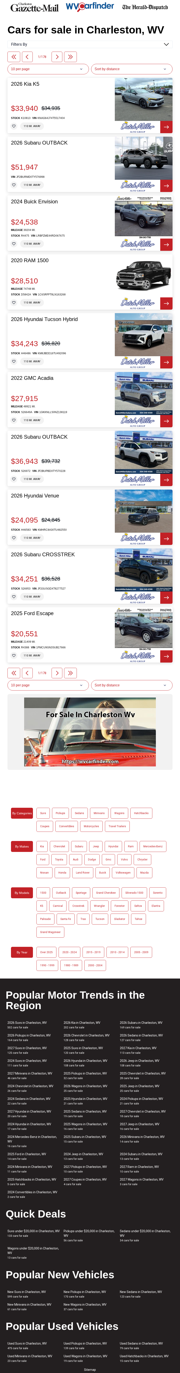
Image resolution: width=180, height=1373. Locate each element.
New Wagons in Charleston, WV (85, 1307)
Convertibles (66, 826)
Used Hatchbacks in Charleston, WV (144, 1358)
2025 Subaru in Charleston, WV (85, 1139)
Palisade (45, 919)
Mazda (144, 872)
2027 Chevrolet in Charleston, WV (143, 1114)
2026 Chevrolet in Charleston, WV (87, 1038)
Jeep (96, 846)
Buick (102, 872)
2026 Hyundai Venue (35, 495)
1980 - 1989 (71, 965)
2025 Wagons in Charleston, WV (85, 1126)
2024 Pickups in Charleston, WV (141, 1101)
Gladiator (119, 919)
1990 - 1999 (47, 965)
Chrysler (142, 859)
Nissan (44, 872)
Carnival (58, 905)
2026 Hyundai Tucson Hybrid (44, 319)
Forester (120, 905)
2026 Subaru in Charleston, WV (141, 1025)
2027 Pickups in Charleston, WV (85, 1169)
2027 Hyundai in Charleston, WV (29, 1114)
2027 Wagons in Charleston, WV (142, 1182)
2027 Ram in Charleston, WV (139, 1169)
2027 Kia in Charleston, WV (138, 1050)
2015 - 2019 (93, 952)
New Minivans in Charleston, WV (29, 1307)
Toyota (59, 859)
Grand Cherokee (106, 892)
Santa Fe (65, 919)
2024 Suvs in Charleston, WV (27, 1063)
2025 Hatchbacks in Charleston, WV (31, 1182)
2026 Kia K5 (25, 84)
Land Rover (83, 872)
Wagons (119, 813)
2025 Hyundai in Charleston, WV (85, 1101)
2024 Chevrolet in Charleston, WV (30, 1088)
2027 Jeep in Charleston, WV (139, 1126)
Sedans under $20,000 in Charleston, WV (145, 1235)
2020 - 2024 (69, 952)
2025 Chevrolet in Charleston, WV (143, 1076)
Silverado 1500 (134, 892)
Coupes (44, 826)
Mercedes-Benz (153, 846)
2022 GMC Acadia (32, 378)
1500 (43, 892)
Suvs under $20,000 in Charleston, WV (33, 1233)
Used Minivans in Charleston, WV (29, 1358)
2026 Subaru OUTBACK (39, 142)
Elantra (156, 905)
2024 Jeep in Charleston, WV (83, 1156)
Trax (83, 919)
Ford (42, 859)
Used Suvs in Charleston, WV (27, 1346)
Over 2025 (46, 952)
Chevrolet (59, 846)
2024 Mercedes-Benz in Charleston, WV (32, 1141)
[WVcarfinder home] (90, 7)
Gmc (108, 859)
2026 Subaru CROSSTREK (43, 554)
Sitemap (90, 1369)
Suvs (43, 813)
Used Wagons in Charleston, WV (85, 1358)
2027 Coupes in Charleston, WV (85, 1182)
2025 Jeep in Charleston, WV (139, 1088)
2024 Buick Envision (34, 201)
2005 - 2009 (141, 952)
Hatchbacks (141, 813)
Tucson (99, 919)
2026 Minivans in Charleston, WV (142, 1139)
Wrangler (99, 905)
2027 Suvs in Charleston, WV (27, 1050)
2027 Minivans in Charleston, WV (29, 1076)
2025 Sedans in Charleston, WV (85, 1114)
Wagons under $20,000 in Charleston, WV (33, 1253)
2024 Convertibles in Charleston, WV (32, 1194)
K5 (41, 905)
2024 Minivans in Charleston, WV (29, 1169)
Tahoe (138, 919)
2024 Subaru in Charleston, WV (141, 1156)
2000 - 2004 (95, 965)
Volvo (124, 859)
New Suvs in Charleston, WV (26, 1294)
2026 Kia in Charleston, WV (82, 1025)
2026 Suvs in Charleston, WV (27, 1025)
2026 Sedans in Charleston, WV (141, 1038)
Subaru (79, 846)
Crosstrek (78, 905)
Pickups (60, 813)
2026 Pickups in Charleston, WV (29, 1038)
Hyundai (113, 846)
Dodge (92, 859)
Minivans (99, 813)
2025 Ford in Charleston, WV (26, 1156)
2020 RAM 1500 (30, 260)
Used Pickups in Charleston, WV (85, 1346)
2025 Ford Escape (32, 613)
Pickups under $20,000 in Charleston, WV (89, 1235)
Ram (131, 846)
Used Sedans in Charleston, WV (141, 1346)
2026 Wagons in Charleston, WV (85, 1088)
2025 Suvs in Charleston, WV (83, 1050)
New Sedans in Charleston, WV (141, 1294)
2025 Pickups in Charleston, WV (85, 1076)
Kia (42, 846)
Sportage (81, 892)
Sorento (157, 892)
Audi (75, 859)
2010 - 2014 (117, 952)
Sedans (79, 813)
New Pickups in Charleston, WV (85, 1294)
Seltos (138, 905)
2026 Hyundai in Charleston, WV (85, 1063)
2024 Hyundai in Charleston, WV (29, 1126)
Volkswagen (123, 872)
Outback (61, 892)
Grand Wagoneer (50, 932)
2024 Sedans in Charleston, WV (28, 1101)
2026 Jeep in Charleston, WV (139, 1063)
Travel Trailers (117, 826)
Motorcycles (91, 826)
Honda (62, 872)
